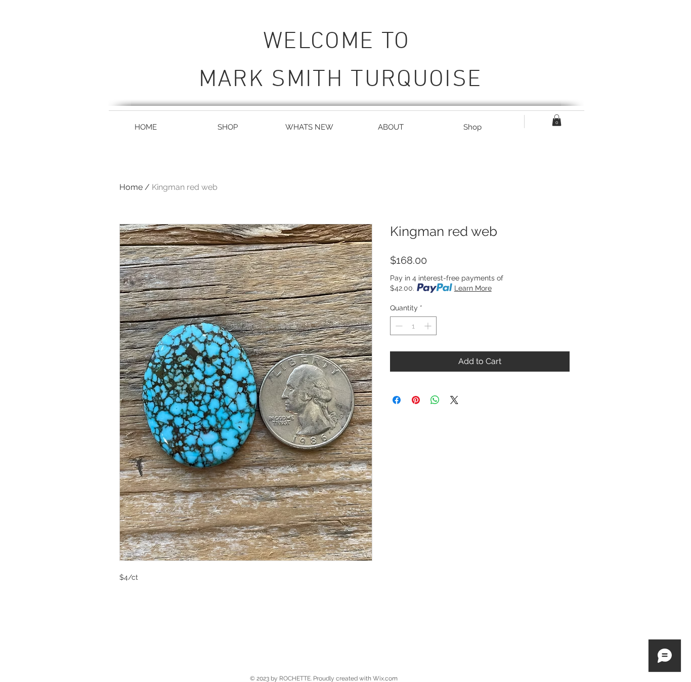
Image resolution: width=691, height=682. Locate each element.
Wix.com (385, 678)
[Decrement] (398, 326)
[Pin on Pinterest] (416, 400)
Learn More (473, 288)
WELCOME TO (340, 42)
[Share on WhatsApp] (435, 400)
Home (131, 187)
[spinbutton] (413, 326)
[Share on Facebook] (397, 400)
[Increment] (428, 326)
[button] (557, 120)
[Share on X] (454, 400)
